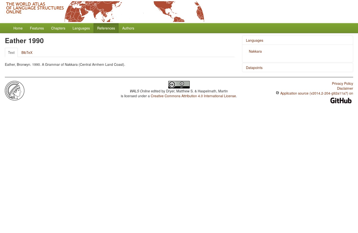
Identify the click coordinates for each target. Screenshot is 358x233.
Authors (128, 28)
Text (11, 52)
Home (18, 28)
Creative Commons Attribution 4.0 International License (193, 95)
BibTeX (26, 52)
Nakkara (255, 51)
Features (37, 28)
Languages (81, 28)
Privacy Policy (342, 83)
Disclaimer (345, 88)
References (106, 28)
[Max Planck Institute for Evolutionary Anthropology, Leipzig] (14, 90)
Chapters (58, 28)
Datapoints (254, 67)
